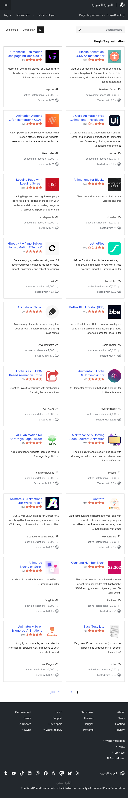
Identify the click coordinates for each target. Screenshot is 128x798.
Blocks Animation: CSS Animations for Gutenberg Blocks (90, 54)
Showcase (87, 712)
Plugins (89, 724)
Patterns (88, 729)
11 (59, 692)
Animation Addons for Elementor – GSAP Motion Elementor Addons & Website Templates (27, 118)
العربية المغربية (108, 773)
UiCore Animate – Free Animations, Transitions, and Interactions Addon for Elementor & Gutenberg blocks (87, 118)
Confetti (98, 499)
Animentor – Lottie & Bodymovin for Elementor (91, 373)
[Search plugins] (79, 29)
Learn (59, 712)
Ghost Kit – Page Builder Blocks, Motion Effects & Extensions (25, 245)
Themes (89, 718)
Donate (25, 724)
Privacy (120, 729)
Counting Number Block (87, 562)
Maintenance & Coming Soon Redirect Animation (87, 437)
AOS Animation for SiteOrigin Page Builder (26, 437)
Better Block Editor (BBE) (86, 307)
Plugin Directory (116, 15)
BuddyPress (115, 758)
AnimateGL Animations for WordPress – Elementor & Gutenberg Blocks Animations (25, 501)
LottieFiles (97, 243)
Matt (120, 746)
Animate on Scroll (29, 307)
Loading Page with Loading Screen (29, 181)
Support (57, 718)
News (121, 718)
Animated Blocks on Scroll (31, 564)
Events (27, 718)
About (121, 712)
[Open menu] (5, 5)
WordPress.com (113, 740)
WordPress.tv (52, 729)
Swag (26, 729)
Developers (55, 724)
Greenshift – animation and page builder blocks (25, 53)
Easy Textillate (94, 626)
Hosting (120, 724)
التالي (52, 692)
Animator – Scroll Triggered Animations (27, 628)
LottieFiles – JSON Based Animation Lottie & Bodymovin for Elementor (25, 373)
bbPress (118, 752)
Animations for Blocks (89, 179)
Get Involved (23, 712)
